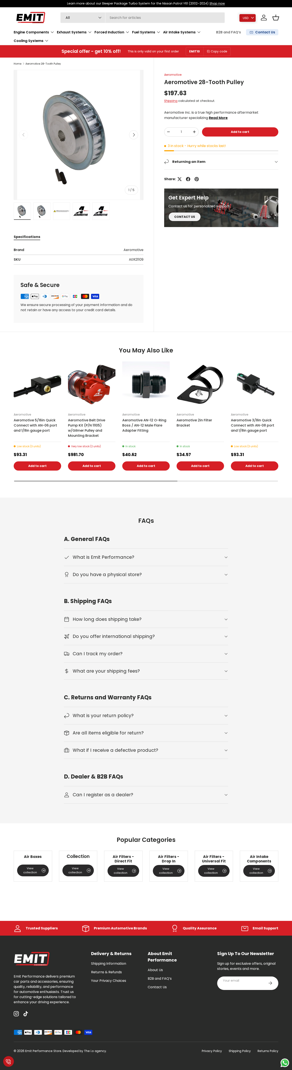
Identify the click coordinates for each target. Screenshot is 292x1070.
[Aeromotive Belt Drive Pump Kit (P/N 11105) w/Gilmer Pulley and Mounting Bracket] (91, 385)
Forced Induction (109, 32)
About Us (155, 969)
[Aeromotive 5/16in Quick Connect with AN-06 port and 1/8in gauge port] (37, 385)
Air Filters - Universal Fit (214, 859)
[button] (275, 17)
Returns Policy (268, 1051)
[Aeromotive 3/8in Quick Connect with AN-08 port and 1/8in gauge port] (254, 385)
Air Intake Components (259, 859)
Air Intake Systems (179, 32)
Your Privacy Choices (108, 980)
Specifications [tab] (27, 236)
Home (17, 63)
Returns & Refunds (106, 972)
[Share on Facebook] (188, 179)
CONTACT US (184, 216)
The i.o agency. (95, 1051)
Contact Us (157, 987)
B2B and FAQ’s (228, 32)
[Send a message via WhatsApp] (285, 1063)
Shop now (217, 3)
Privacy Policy (212, 1051)
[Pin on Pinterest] (196, 179)
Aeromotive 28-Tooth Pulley (43, 63)
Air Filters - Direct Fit (123, 859)
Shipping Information (108, 963)
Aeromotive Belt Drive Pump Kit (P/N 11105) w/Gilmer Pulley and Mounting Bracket (86, 428)
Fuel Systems (143, 32)
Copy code (219, 51)
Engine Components (31, 32)
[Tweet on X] (179, 179)
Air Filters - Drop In (168, 859)
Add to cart (240, 131)
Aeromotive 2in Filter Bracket (194, 423)
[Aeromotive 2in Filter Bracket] (200, 385)
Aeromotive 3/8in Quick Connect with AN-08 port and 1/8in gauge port (252, 425)
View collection (30, 870)
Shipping (170, 100)
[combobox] (142, 17)
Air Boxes (33, 856)
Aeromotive (173, 75)
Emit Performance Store (43, 1051)
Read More (218, 117)
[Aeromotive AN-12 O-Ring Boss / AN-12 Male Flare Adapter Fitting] (146, 385)
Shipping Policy (240, 1051)
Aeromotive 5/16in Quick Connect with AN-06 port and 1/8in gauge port (35, 425)
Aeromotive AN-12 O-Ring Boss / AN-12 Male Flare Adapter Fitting (144, 425)
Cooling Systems (28, 40)
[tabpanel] (78, 256)
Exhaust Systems (72, 32)
